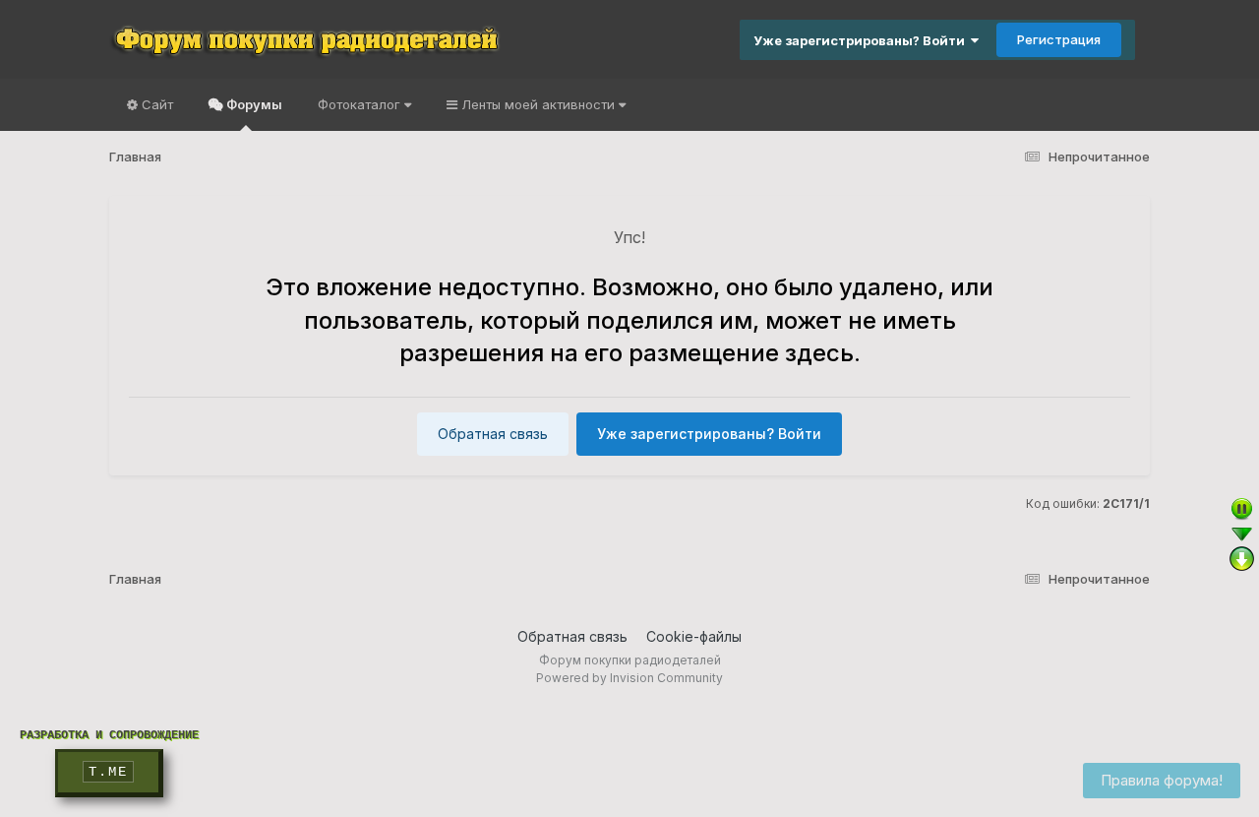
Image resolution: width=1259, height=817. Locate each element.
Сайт (155, 104)
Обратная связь (493, 433)
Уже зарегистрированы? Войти (862, 40)
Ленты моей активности (538, 104)
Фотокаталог (361, 104)
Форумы (252, 104)
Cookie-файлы (694, 636)
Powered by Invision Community (629, 677)
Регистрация (1059, 39)
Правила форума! (1162, 780)
